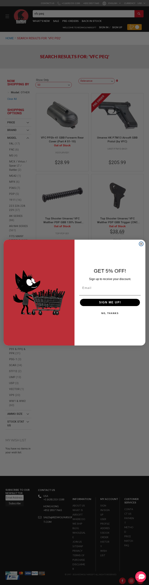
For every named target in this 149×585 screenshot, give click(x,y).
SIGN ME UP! (110, 302)
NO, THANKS (110, 313)
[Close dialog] (141, 243)
